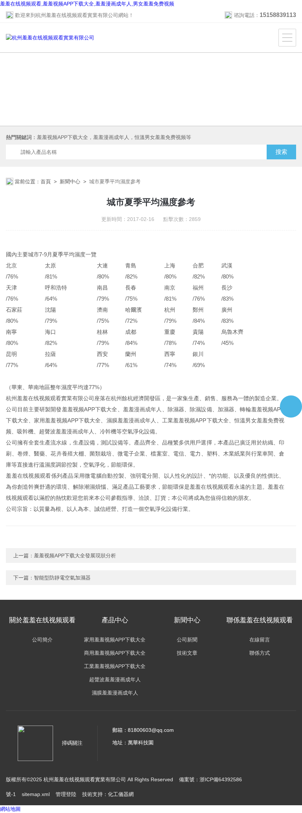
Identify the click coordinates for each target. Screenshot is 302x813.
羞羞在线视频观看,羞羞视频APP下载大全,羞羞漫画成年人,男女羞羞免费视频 (87, 4)
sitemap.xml (36, 794)
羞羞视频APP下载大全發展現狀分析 (75, 555)
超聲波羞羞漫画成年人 (115, 679)
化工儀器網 (121, 794)
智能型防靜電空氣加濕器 (62, 578)
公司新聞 (187, 640)
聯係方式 (259, 653)
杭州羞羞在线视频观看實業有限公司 (77, 15)
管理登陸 (66, 794)
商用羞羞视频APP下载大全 (114, 653)
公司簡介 (42, 640)
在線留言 (259, 640)
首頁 (46, 181)
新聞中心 (70, 181)
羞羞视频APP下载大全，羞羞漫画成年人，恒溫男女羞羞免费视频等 (114, 137)
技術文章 (187, 653)
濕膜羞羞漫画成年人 (115, 693)
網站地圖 (10, 809)
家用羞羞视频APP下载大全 (114, 640)
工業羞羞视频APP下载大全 (114, 666)
